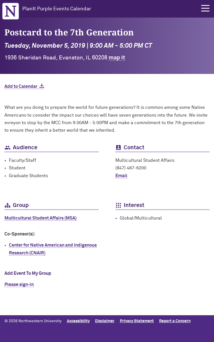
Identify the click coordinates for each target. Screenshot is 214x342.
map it (117, 58)
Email (121, 176)
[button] (205, 8)
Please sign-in (19, 284)
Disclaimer (105, 321)
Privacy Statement (137, 321)
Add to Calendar (20, 86)
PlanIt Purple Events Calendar (56, 8)
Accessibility (78, 321)
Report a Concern (175, 321)
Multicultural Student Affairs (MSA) (40, 218)
